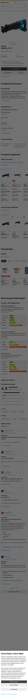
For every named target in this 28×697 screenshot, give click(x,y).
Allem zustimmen (14, 681)
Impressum (3, 694)
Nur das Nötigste (14, 685)
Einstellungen (14, 689)
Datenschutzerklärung (12, 694)
